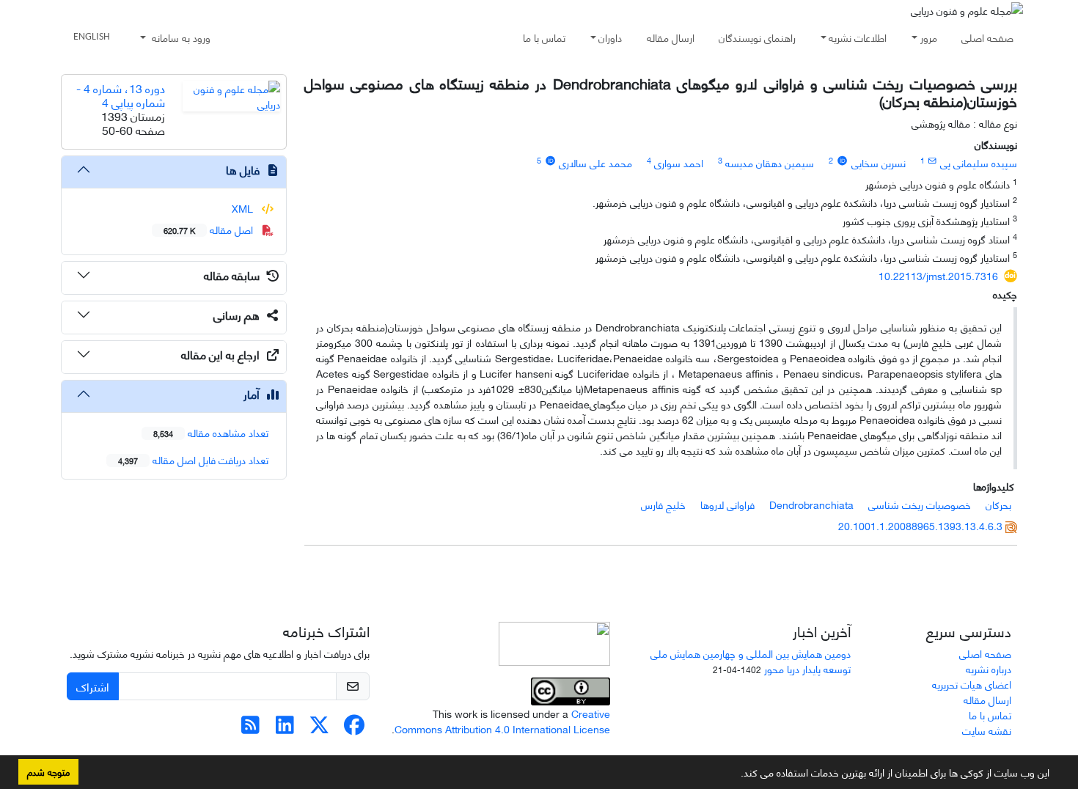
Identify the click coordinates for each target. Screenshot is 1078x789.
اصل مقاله (210, 229)
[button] (735, 775)
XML (244, 208)
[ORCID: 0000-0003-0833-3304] (550, 160)
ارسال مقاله (670, 37)
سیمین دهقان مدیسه (769, 162)
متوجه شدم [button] (48, 771)
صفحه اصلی (987, 37)
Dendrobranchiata (811, 504)
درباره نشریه (988, 668)
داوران (610, 37)
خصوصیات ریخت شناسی (919, 504)
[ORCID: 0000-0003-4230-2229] (842, 160)
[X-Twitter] (319, 728)
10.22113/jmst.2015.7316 (938, 275)
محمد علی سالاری (595, 162)
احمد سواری (678, 162)
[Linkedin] (285, 728)
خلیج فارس (663, 504)
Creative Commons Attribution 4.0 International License (502, 721)
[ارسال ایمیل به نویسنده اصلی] (932, 160)
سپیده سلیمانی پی (978, 162)
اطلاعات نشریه (858, 37)
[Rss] (250, 728)
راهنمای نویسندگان (757, 37)
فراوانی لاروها (727, 504)
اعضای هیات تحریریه (971, 684)
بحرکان (998, 504)
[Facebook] (354, 728)
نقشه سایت (986, 730)
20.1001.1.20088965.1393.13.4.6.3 (920, 525)
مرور (928, 37)
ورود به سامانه (179, 37)
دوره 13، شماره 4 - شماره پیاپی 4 (120, 94)
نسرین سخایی (878, 162)
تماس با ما (544, 37)
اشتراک (92, 686)
